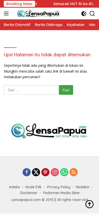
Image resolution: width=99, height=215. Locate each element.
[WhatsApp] (64, 172)
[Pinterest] (45, 172)
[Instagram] (55, 172)
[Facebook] (27, 172)
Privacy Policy (58, 187)
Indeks (14, 187)
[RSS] (74, 172)
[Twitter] (36, 172)
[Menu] (7, 13)
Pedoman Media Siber (61, 193)
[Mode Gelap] (84, 13)
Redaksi (82, 187)
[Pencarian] (92, 13)
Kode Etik (34, 187)
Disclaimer (29, 193)
